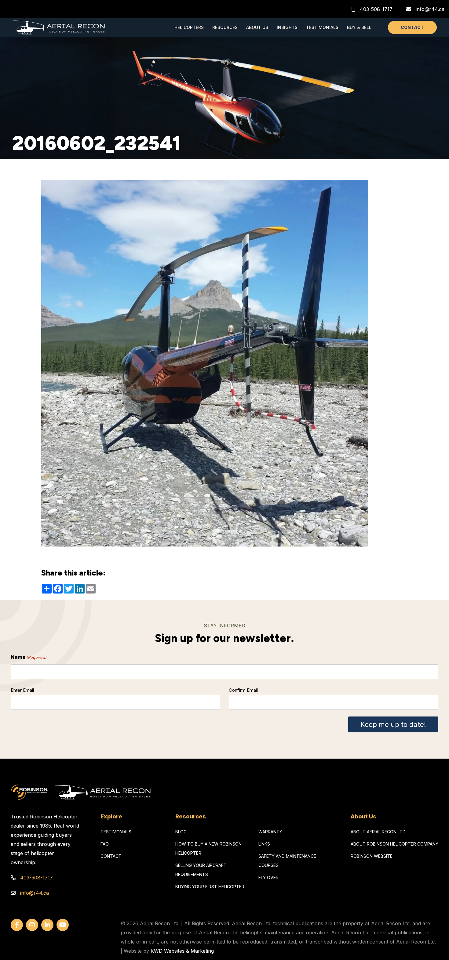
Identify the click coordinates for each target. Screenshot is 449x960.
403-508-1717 (375, 9)
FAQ (104, 843)
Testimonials (322, 27)
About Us (257, 27)
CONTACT (412, 27)
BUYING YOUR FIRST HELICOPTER (209, 886)
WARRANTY (270, 831)
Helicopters (189, 27)
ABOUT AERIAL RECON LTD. (378, 831)
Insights (287, 27)
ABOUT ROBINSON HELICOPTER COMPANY (394, 843)
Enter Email (22, 690)
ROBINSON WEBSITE (371, 856)
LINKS (264, 843)
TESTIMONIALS (115, 831)
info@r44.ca (430, 9)
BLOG (181, 831)
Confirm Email (243, 690)
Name (28, 657)
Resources (225, 27)
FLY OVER (268, 877)
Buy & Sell (359, 27)
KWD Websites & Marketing (182, 951)
